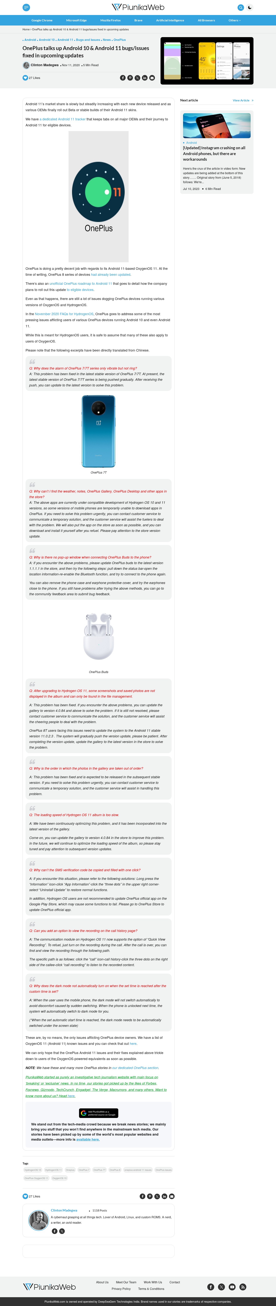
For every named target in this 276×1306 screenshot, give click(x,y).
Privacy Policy (121, 1289)
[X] (221, 1286)
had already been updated (110, 274)
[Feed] (242, 1286)
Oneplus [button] (70, 1169)
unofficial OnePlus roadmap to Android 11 (80, 283)
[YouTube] (232, 1286)
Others (233, 20)
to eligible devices (80, 289)
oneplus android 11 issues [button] (138, 1169)
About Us (102, 1282)
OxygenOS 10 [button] (59, 1178)
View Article (241, 100)
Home (26, 29)
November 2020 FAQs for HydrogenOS (64, 313)
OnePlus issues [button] (164, 1169)
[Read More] (217, 125)
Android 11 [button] (65, 39)
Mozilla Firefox (110, 20)
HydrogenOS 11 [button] (53, 1169)
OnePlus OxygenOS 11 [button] (36, 1178)
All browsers (206, 20)
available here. (88, 1139)
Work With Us (153, 1282)
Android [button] (30, 39)
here (133, 1043)
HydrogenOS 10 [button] (33, 1169)
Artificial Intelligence (170, 20)
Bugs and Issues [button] (88, 39)
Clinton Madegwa (45, 64)
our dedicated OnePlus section (135, 1067)
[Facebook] (210, 1286)
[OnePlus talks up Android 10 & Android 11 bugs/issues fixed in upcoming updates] (207, 60)
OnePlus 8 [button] (115, 1169)
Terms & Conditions (151, 1289)
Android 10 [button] (47, 39)
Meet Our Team (126, 1282)
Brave (138, 20)
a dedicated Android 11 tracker (63, 118)
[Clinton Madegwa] (37, 1220)
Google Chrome (42, 20)
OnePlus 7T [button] (100, 1169)
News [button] (107, 39)
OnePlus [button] (120, 39)
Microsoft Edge (76, 20)
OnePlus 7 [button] (84, 1169)
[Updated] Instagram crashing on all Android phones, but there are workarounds (214, 153)
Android (191, 142)
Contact (175, 1282)
